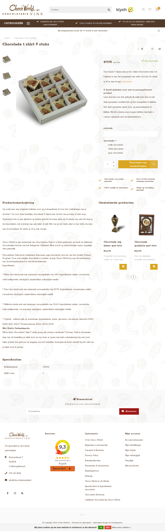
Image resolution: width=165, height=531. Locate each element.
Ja (101, 527)
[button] (127, 277)
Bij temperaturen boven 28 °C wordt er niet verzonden (82, 31)
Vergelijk (129, 460)
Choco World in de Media (97, 481)
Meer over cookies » (121, 527)
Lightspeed (86, 523)
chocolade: (109, 141)
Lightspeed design (100, 523)
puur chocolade (115, 153)
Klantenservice (92, 471)
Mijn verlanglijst (132, 455)
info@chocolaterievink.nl (20, 480)
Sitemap (88, 476)
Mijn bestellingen (133, 445)
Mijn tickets (130, 450)
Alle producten (132, 466)
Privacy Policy (91, 455)
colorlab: (108, 128)
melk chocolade (115, 145)
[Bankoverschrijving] (82, 514)
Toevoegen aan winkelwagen (138, 164)
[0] (157, 10)
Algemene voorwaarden (96, 445)
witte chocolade (115, 149)
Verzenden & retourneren (97, 466)
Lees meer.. (127, 81)
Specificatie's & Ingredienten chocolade (98, 488)
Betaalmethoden (92, 460)
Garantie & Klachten (94, 450)
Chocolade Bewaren (94, 495)
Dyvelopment (116, 523)
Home (7, 38)
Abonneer (130, 411)
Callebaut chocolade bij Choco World (102, 500)
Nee (108, 527)
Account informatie (134, 440)
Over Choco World (94, 440)
